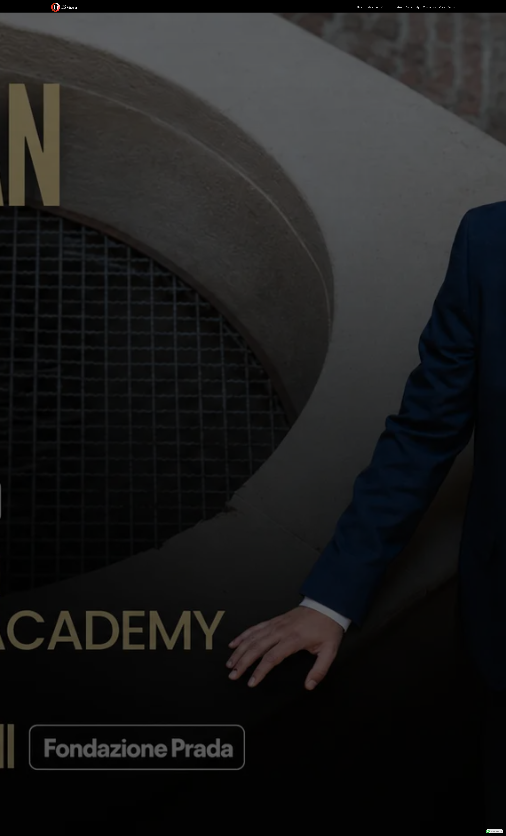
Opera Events (447, 7)
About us (372, 7)
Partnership (412, 7)
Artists (398, 7)
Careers (386, 7)
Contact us (429, 7)
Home (360, 7)
